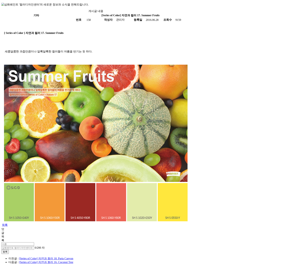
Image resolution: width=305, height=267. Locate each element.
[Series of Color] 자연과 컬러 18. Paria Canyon (46, 258)
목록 (5, 224)
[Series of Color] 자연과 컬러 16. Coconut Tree (46, 262)
